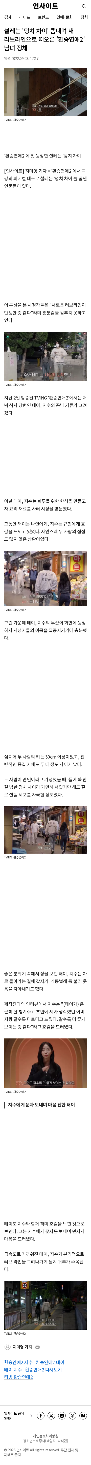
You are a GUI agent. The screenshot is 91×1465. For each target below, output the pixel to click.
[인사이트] (45, 6)
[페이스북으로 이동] (40, 1415)
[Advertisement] (45, 245)
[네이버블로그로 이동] (83, 1415)
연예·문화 (64, 17)
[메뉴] (7, 6)
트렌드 (43, 17)
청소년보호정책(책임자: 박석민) (45, 1440)
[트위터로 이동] (51, 1415)
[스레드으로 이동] (72, 1415)
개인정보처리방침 (45, 1435)
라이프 (24, 17)
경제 (8, 17)
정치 (84, 17)
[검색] (83, 6)
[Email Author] (37, 1347)
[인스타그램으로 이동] (62, 1415)
